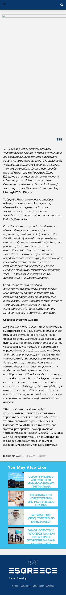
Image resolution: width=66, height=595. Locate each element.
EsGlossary (38, 586)
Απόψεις (50, 586)
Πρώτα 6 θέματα (36, 456)
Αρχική (15, 586)
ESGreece (26, 586)
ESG (23, 456)
